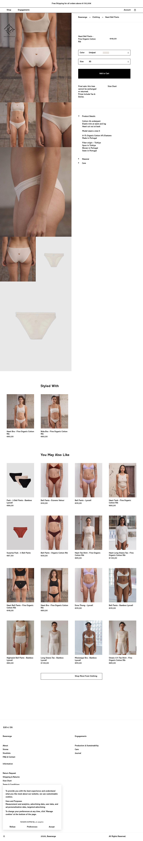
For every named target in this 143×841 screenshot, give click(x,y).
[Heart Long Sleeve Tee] (122, 533)
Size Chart (112, 86)
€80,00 (112, 506)
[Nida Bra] (54, 411)
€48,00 (10, 611)
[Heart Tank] (122, 480)
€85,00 (112, 663)
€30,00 (44, 556)
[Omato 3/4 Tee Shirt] (122, 638)
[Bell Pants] (54, 480)
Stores (5, 749)
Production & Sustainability (87, 746)
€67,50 (10, 556)
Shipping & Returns (11, 777)
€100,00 (113, 558)
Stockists (6, 753)
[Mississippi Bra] (88, 638)
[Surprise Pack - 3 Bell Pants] (20, 533)
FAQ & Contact (9, 757)
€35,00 (78, 503)
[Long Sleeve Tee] (54, 638)
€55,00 (78, 663)
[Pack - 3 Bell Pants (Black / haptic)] (20, 480)
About (5, 746)
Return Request (9, 773)
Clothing (96, 17)
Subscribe (7, 824)
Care (77, 749)
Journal (78, 753)
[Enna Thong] (88, 585)
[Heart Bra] (20, 411)
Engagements (80, 736)
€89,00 (10, 506)
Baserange (82, 17)
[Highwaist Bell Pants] (20, 638)
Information (8, 764)
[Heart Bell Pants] (20, 585)
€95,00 (78, 558)
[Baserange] (10, 30)
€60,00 (10, 437)
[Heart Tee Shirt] (88, 533)
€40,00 (44, 503)
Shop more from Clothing (86, 676)
